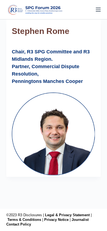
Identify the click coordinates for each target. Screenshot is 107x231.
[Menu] (98, 9)
